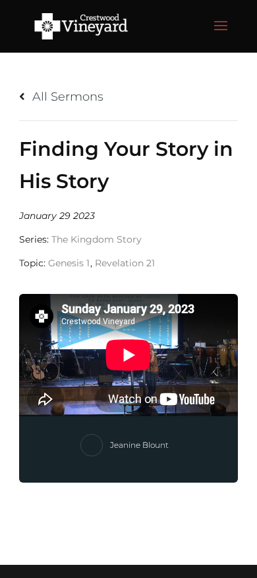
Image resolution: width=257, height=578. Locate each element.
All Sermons (66, 96)
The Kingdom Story (96, 239)
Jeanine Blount (139, 445)
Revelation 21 (125, 263)
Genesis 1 (69, 263)
